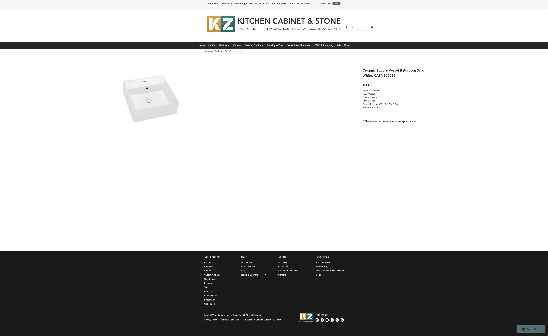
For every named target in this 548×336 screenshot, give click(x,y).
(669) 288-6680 (274, 319)
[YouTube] (327, 320)
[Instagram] (317, 320)
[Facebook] (322, 320)
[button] (212, 45)
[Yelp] (332, 320)
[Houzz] (342, 320)
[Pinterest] (337, 320)
